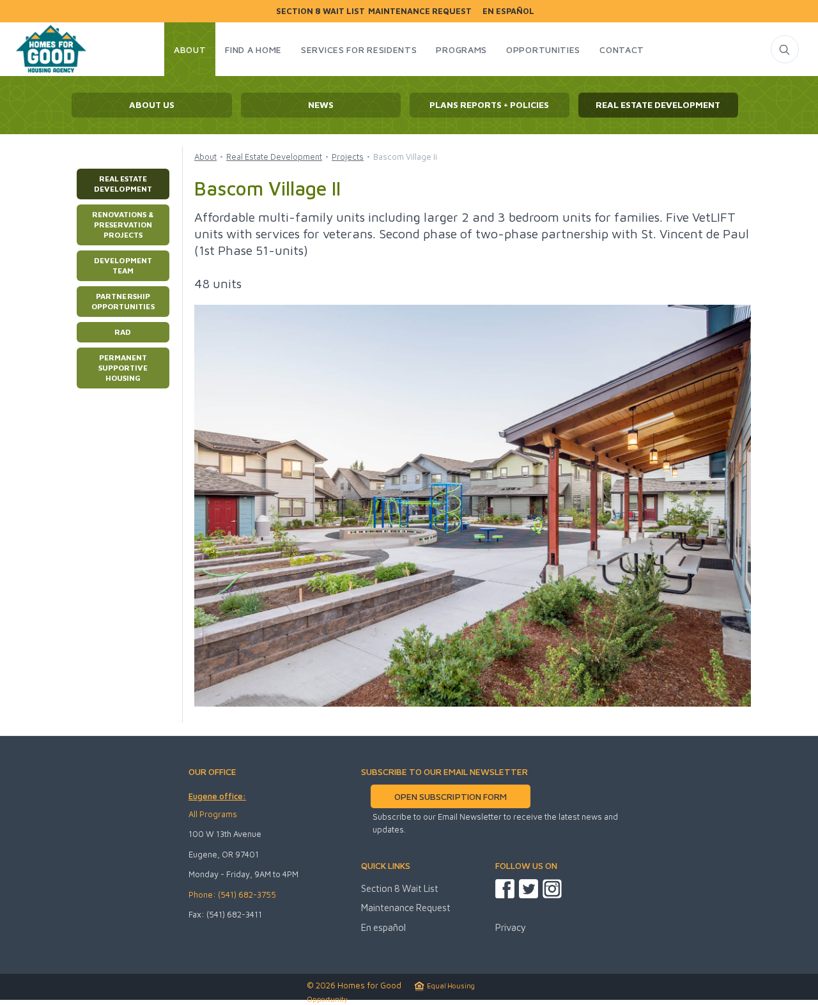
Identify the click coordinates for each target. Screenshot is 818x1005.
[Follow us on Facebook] (504, 888)
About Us (151, 105)
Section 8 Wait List (320, 11)
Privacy (510, 927)
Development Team (122, 265)
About (205, 156)
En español (508, 11)
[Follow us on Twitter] (528, 888)
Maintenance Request (420, 11)
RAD (122, 332)
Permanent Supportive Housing (123, 368)
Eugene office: (217, 796)
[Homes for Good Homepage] (49, 51)
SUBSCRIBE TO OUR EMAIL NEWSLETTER (444, 771)
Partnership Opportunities (122, 301)
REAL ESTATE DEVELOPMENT (658, 105)
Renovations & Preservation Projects (122, 225)
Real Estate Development (122, 184)
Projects (348, 156)
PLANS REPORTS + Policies (489, 105)
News (321, 105)
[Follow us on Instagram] (552, 888)
